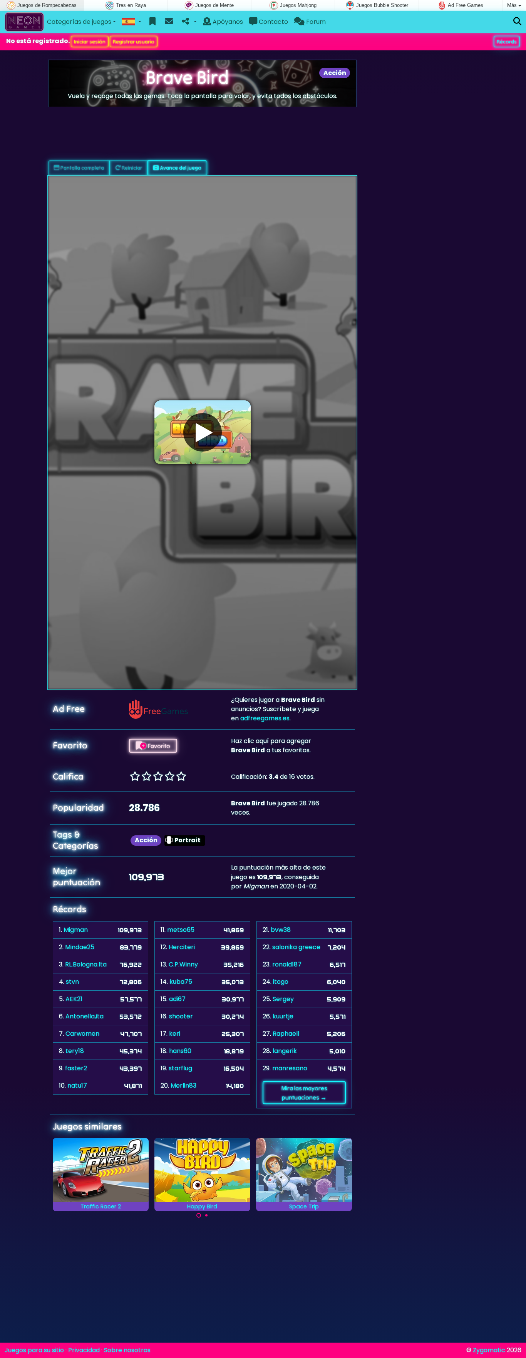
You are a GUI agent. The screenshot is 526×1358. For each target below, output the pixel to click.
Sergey (283, 999)
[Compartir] (188, 22)
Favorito (158, 746)
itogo (280, 981)
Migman (76, 929)
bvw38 (281, 929)
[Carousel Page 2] (206, 1215)
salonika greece (296, 947)
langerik (285, 1050)
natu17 (77, 1085)
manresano (289, 1068)
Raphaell (286, 1033)
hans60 (180, 1050)
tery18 (74, 1050)
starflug (180, 1068)
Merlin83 (183, 1085)
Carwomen (82, 1033)
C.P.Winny (183, 964)
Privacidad (84, 1350)
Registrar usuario (133, 41)
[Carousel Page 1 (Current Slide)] (198, 1215)
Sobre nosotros (127, 1350)
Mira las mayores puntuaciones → (304, 1092)
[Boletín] (169, 22)
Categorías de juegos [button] (79, 21)
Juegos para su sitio (34, 1350)
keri (174, 1033)
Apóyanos (227, 21)
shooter (181, 1016)
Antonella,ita (84, 1016)
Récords (507, 41)
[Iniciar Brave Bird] (202, 432)
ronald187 (287, 964)
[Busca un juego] (517, 21)
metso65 (180, 929)
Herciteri (182, 947)
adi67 (177, 999)
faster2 (76, 1068)
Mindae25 (79, 947)
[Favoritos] (152, 22)
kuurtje (283, 1016)
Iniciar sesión (90, 41)
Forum (315, 21)
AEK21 (73, 999)
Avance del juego (180, 167)
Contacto (272, 21)
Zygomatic (489, 1350)
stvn (72, 981)
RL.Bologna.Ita (86, 964)
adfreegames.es (265, 718)
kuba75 (180, 981)
